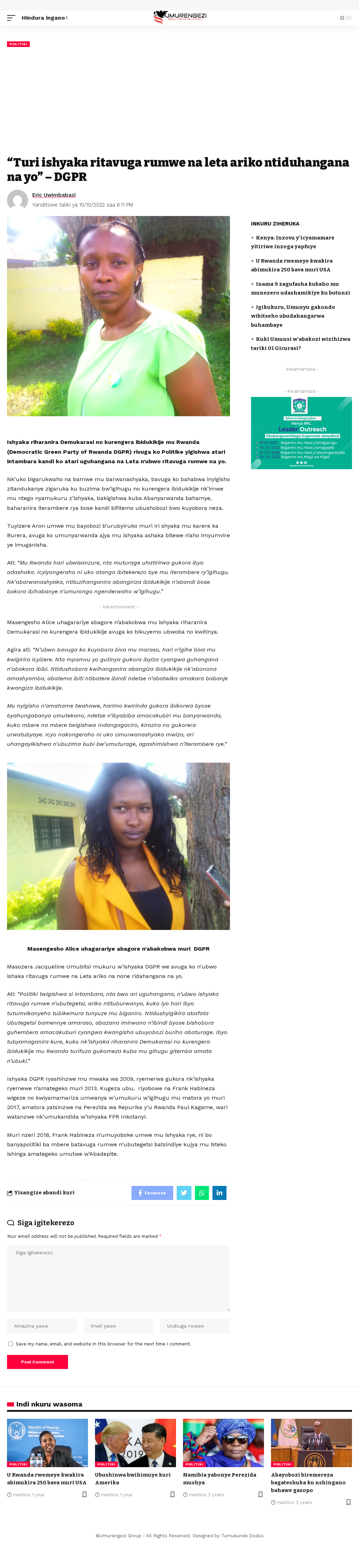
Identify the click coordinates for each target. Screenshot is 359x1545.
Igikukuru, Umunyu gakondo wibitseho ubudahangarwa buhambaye (293, 316)
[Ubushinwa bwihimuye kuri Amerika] (135, 1443)
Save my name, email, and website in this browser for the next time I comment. (103, 1344)
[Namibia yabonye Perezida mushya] (223, 1443)
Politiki (18, 44)
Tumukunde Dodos (242, 1535)
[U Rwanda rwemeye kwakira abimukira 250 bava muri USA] (47, 1443)
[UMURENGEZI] (179, 18)
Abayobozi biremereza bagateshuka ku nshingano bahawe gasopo (308, 1482)
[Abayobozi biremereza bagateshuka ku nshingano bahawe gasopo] (311, 1443)
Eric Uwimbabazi (54, 195)
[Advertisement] (179, 101)
